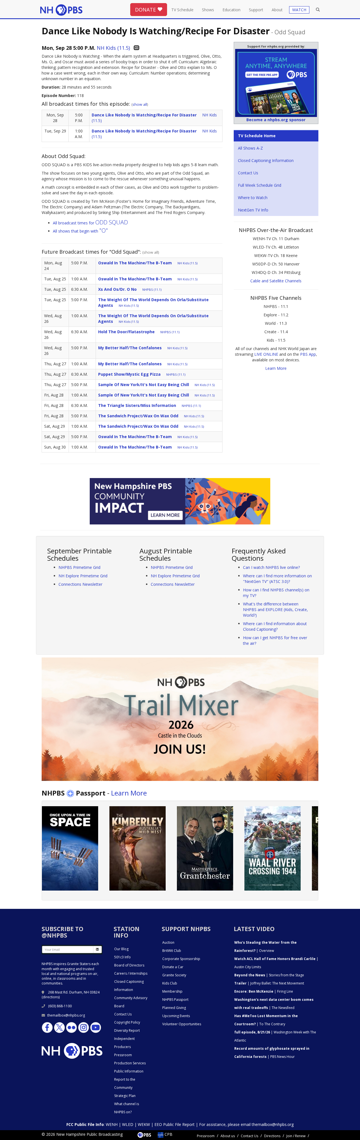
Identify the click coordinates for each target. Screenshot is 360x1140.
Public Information (128, 1071)
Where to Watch (252, 197)
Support (256, 9)
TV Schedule (182, 9)
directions (51, 997)
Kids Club (169, 983)
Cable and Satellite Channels (276, 280)
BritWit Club (171, 950)
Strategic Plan (125, 1095)
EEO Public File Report (174, 1124)
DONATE (146, 9)
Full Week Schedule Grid (259, 185)
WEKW (144, 1124)
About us (227, 1136)
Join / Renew (295, 1136)
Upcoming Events (176, 1015)
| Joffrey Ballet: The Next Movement (269, 983)
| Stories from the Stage (269, 975)
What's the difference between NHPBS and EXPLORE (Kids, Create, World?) (275, 609)
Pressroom (123, 1055)
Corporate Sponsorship (181, 958)
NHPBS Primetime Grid (79, 567)
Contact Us (248, 172)
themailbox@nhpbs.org (66, 1015)
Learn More (276, 368)
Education (231, 9)
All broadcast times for (90, 223)
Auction (168, 942)
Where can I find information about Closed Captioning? (275, 626)
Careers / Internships (130, 973)
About (277, 9)
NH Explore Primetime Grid (82, 575)
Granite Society (174, 975)
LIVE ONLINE (266, 354)
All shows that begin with (80, 231)
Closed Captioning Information (266, 160)
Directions (272, 1136)
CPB (167, 1134)
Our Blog (121, 949)
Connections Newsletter (80, 584)
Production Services (130, 1063)
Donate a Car (172, 967)
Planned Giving (174, 1007)
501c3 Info (122, 957)
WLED (127, 1124)
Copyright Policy (127, 1022)
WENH (112, 1124)
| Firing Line (263, 991)
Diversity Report (127, 1030)
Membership (172, 991)
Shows (208, 9)
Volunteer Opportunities (181, 1024)
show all (139, 104)
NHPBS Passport (175, 999)
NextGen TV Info (253, 210)
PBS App (308, 354)
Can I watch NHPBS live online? (271, 567)
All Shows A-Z (250, 148)
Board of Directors (129, 965)
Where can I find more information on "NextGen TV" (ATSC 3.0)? (277, 578)
